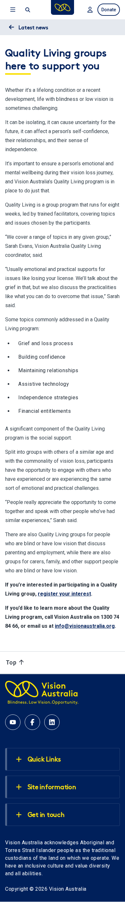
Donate (108, 9)
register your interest (64, 594)
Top (12, 662)
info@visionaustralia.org (85, 626)
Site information (52, 787)
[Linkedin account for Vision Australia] (52, 722)
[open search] (27, 9)
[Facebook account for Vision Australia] (32, 722)
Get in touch (46, 815)
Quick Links (44, 760)
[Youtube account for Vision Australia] (13, 722)
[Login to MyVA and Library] (89, 9)
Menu (12, 9)
